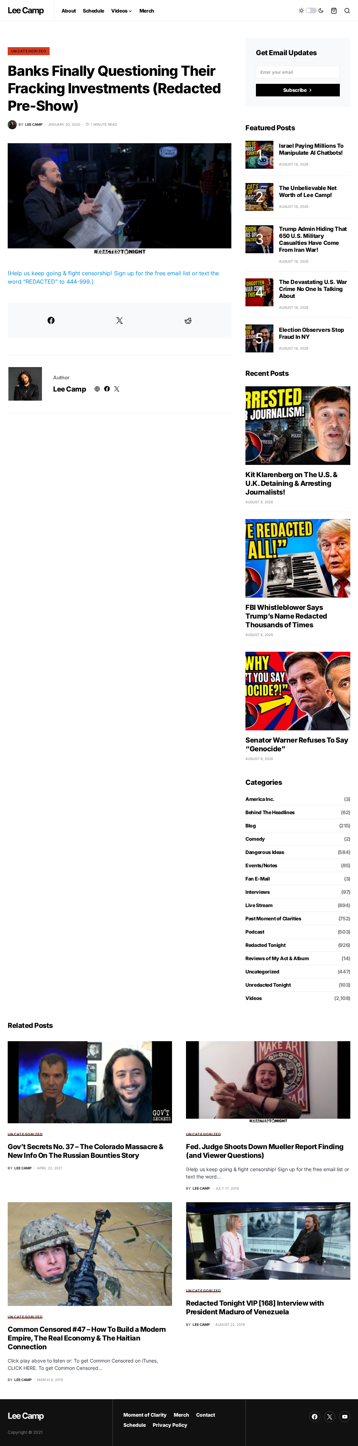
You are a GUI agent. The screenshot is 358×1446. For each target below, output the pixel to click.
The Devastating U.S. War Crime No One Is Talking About (313, 288)
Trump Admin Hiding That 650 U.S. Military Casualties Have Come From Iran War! (313, 239)
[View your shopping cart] (334, 10)
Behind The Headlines (270, 812)
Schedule (134, 1425)
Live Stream (258, 905)
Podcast (254, 932)
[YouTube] (344, 1417)
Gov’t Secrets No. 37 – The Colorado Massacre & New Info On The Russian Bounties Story (85, 1151)
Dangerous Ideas (264, 852)
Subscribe (295, 90)
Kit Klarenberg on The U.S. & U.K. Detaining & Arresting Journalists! (291, 483)
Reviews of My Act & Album (277, 958)
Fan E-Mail (257, 879)
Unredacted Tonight (268, 985)
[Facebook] (314, 1417)
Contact (205, 1415)
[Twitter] (329, 1417)
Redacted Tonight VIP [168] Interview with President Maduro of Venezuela (255, 1307)
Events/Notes (261, 865)
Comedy (255, 839)
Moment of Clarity (145, 1415)
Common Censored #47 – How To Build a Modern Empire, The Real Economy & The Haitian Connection (87, 1338)
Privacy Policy (170, 1425)
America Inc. (259, 799)
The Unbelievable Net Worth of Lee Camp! (308, 191)
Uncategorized (28, 51)
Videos (253, 998)
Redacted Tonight (265, 945)
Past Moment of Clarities (273, 918)
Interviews (257, 892)
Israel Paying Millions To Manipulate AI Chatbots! (311, 149)
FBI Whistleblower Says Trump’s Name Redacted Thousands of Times (286, 616)
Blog (250, 825)
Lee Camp (26, 10)
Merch (181, 1415)
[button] (311, 10)
